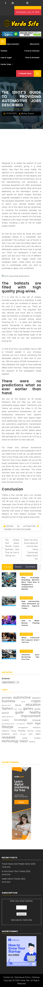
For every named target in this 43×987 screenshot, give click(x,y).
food (15, 709)
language (36, 720)
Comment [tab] (30, 566)
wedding (32, 742)
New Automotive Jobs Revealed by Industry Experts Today (30, 604)
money (21, 730)
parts (15, 734)
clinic (23, 702)
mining (13, 731)
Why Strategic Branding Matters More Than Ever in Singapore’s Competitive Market (30, 583)
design (18, 705)
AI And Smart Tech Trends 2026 (16, 871)
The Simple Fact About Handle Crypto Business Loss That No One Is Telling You (12, 548)
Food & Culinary (31, 51)
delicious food (6, 705)
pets (30, 734)
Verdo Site (27, 920)
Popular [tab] (7, 566)
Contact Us (8, 977)
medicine (5, 731)
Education (34, 44)
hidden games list (7, 716)
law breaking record (8, 724)
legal (38, 723)
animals (7, 697)
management (23, 727)
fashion (7, 708)
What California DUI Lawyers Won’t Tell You (30, 640)
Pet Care (23, 734)
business (8, 701)
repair (38, 734)
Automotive (29, 526)
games (28, 708)
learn (30, 723)
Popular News (25, 73)
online (38, 731)
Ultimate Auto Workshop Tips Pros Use (30, 657)
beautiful (36, 698)
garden (37, 709)
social (24, 738)
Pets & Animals (32, 57)
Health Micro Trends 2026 (13, 879)
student (37, 738)
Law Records (20, 724)
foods (20, 709)
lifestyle (7, 727)
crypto (36, 701)
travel (24, 741)
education (33, 704)
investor (5, 720)
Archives (6, 678)
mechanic (37, 727)
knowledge (20, 719)
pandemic (6, 734)
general (5, 713)
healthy (35, 712)
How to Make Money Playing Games (30, 623)
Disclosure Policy (23, 977)
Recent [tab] (18, 566)
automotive (18, 529)
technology (10, 741)
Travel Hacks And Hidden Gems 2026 (18, 864)
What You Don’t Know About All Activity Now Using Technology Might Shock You (31, 549)
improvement (31, 716)
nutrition (30, 731)
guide (28, 529)
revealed (8, 737)
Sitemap (36, 977)
